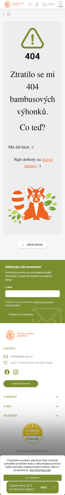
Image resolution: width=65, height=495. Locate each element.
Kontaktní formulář (21, 383)
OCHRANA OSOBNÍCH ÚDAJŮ (32, 451)
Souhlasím (34, 477)
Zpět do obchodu (35, 244)
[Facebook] (6, 371)
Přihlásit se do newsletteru (21, 314)
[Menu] (60, 4)
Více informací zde (40, 470)
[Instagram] (15, 371)
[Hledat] (29, 4)
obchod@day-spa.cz (21, 356)
